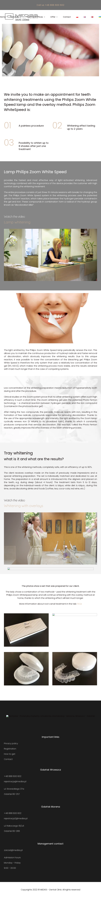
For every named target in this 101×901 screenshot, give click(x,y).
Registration (10, 748)
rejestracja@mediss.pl (15, 781)
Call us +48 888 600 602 (50, 5)
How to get (9, 753)
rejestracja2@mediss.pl (15, 818)
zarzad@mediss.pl (13, 850)
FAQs (79, 603)
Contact (8, 759)
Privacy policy (11, 743)
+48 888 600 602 (12, 776)
